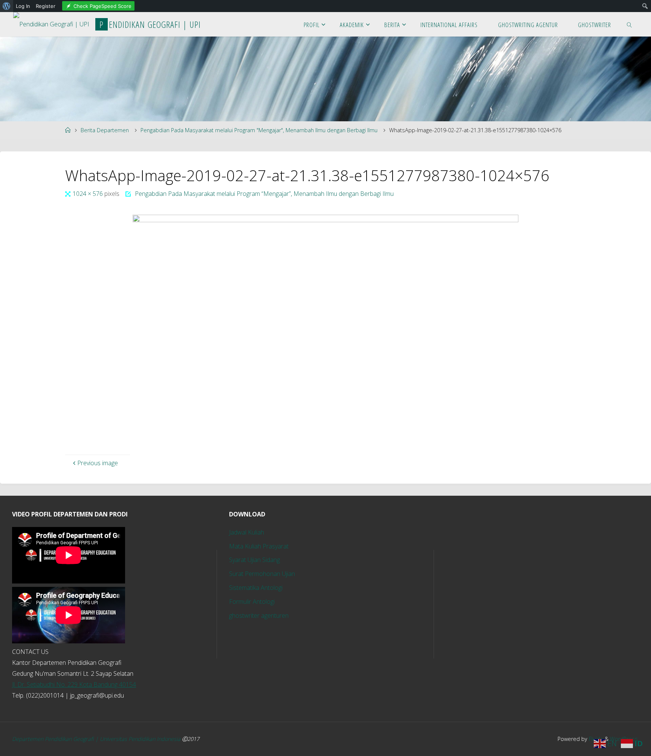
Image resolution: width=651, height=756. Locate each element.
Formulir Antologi (252, 601)
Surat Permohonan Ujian (262, 574)
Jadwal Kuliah (246, 532)
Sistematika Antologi (256, 587)
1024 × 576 (88, 193)
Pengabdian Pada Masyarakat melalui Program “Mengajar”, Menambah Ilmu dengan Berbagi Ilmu (264, 193)
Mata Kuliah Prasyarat (259, 546)
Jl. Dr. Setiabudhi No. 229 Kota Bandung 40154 (74, 684)
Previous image (97, 463)
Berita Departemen (105, 130)
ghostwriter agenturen (259, 615)
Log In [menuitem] (23, 6)
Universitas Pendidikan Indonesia (141, 738)
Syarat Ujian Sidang (254, 560)
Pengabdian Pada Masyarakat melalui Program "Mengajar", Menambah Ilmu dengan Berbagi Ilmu (259, 130)
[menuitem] (6, 6)
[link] (629, 24)
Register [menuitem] (45, 6)
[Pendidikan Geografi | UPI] (51, 22)
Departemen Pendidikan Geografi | (56, 738)
